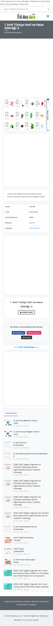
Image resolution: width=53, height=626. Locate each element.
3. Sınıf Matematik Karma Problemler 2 (30, 455)
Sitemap (44, 601)
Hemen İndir (27, 312)
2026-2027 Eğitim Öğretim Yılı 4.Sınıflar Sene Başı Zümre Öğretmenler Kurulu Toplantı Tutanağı (27, 468)
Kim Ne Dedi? (23, 604)
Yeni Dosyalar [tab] (11, 413)
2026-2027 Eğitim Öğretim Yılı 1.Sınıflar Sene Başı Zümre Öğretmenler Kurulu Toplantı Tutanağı (31, 516)
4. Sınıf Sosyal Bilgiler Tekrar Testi (26, 433)
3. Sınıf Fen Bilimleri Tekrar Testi (25, 421)
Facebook (19, 333)
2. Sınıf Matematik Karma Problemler (25, 528)
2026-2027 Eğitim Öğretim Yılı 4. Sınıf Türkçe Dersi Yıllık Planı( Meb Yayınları (31, 585)
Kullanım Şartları (23, 601)
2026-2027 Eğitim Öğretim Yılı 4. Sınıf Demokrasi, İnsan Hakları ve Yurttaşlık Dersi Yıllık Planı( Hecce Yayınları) (31, 573)
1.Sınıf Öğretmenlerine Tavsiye (23, 539)
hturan (32, 223)
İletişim (33, 604)
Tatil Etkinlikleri (26, 347)
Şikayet (35, 601)
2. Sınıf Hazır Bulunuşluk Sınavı (24, 561)
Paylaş (27, 338)
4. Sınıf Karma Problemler (19, 443)
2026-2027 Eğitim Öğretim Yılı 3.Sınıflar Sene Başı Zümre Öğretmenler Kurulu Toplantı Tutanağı (27, 485)
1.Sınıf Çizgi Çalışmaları (18, 550)
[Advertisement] (26, 67)
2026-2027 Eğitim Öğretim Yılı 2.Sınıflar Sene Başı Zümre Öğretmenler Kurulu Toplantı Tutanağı (27, 501)
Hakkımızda (9, 601)
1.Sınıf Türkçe (34, 228)
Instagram (35, 333)
